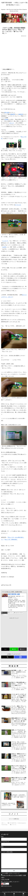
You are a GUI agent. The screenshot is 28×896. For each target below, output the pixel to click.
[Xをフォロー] (9, 610)
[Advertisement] (14, 52)
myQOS (4, 247)
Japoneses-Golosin (19, 612)
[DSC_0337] (14, 435)
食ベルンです (5, 614)
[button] (22, 649)
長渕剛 (6, 119)
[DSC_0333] (14, 387)
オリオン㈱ (18, 204)
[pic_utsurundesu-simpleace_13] (14, 143)
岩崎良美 (20, 114)
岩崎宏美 (12, 114)
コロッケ (11, 123)
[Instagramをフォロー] (11, 610)
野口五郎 (7, 112)
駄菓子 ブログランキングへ (6, 886)
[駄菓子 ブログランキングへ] (5, 883)
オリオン (11, 612)
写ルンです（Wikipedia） (11, 539)
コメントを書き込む (14, 818)
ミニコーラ (5, 240)
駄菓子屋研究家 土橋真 (14, 594)
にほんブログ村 (5, 879)
